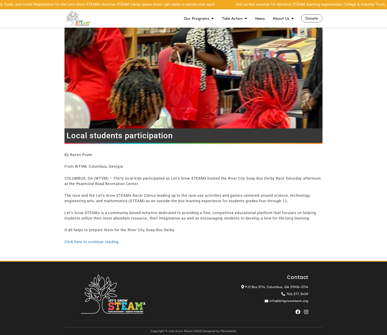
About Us (281, 18)
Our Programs (196, 18)
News (260, 18)
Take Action (232, 18)
